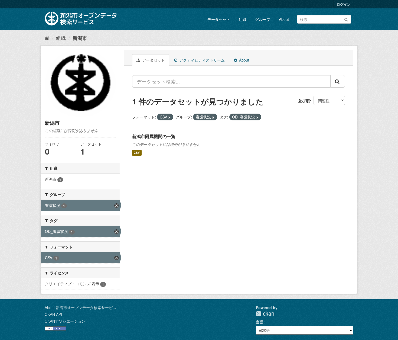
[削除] (169, 117)
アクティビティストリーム (201, 60)
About (284, 19)
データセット (218, 19)
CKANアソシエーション (65, 321)
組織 (242, 19)
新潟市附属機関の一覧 (153, 136)
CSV (137, 153)
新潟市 (80, 37)
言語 (259, 322)
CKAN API (53, 314)
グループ (262, 19)
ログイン (344, 4)
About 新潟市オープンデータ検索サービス (80, 307)
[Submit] (346, 19)
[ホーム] (47, 37)
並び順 (304, 100)
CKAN (265, 313)
